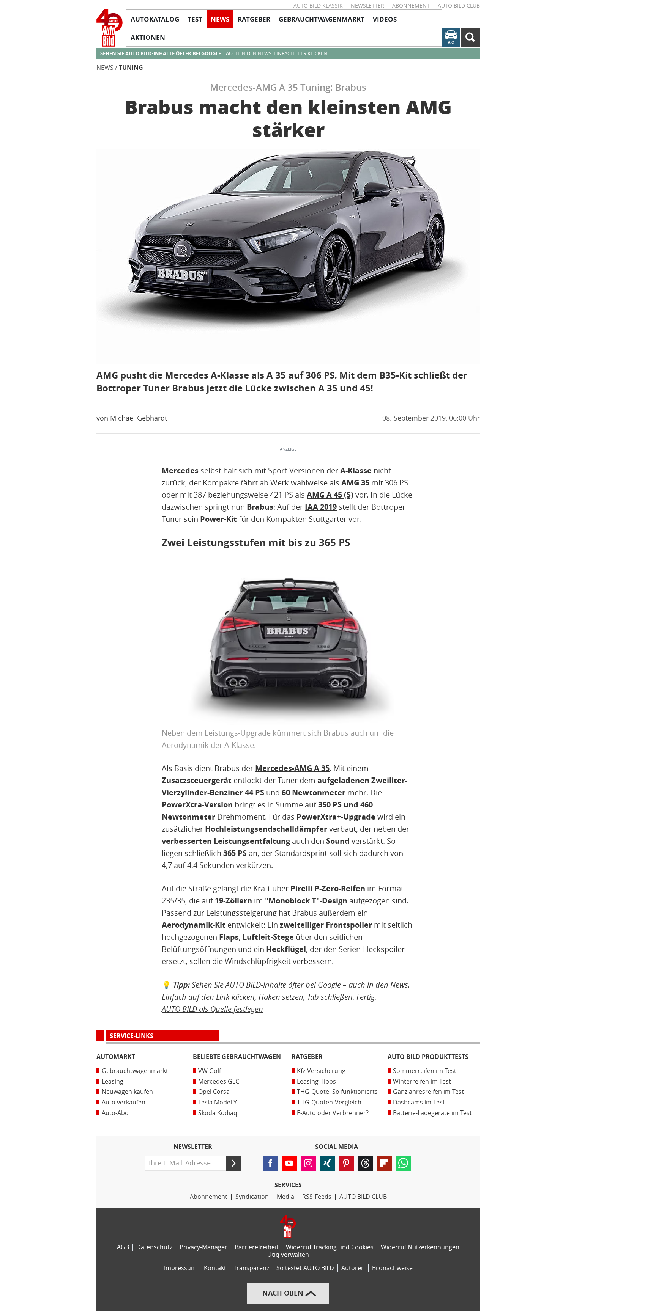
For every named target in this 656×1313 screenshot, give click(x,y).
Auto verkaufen (123, 1102)
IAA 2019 (321, 507)
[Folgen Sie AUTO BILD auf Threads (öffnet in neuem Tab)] (365, 1163)
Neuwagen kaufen (127, 1091)
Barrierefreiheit (257, 1247)
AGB (123, 1247)
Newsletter (367, 6)
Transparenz (251, 1268)
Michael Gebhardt (138, 418)
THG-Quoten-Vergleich (329, 1102)
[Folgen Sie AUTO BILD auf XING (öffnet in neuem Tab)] (327, 1163)
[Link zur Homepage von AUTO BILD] (109, 28)
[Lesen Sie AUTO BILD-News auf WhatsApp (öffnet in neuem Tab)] (403, 1163)
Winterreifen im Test (422, 1081)
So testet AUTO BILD (305, 1268)
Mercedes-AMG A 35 (292, 768)
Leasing (112, 1081)
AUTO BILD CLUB (459, 6)
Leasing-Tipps (316, 1081)
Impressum (180, 1268)
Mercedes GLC (218, 1081)
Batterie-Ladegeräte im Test (432, 1113)
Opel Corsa (214, 1091)
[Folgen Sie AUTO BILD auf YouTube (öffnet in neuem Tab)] (289, 1163)
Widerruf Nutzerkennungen (420, 1247)
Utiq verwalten (288, 1254)
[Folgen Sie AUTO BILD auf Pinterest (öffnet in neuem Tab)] (346, 1163)
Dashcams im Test (419, 1102)
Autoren (353, 1268)
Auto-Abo (115, 1113)
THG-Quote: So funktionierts (337, 1091)
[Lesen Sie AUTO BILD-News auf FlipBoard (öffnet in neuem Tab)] (384, 1163)
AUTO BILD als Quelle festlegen (212, 1009)
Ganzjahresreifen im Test (428, 1091)
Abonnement (411, 6)
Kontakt (215, 1268)
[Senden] (233, 1163)
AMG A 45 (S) (330, 494)
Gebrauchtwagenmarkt (135, 1070)
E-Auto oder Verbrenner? (333, 1113)
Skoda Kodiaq (217, 1113)
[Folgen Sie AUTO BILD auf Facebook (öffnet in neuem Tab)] (270, 1163)
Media (285, 1196)
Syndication (252, 1196)
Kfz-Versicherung (321, 1070)
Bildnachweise (392, 1268)
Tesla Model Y (217, 1102)
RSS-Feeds (316, 1196)
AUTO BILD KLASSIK (318, 6)
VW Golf (209, 1070)
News (105, 67)
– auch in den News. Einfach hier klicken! (214, 54)
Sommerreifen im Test (424, 1070)
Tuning (131, 67)
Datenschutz (154, 1247)
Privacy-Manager (203, 1247)
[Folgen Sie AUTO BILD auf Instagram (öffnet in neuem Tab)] (308, 1163)
